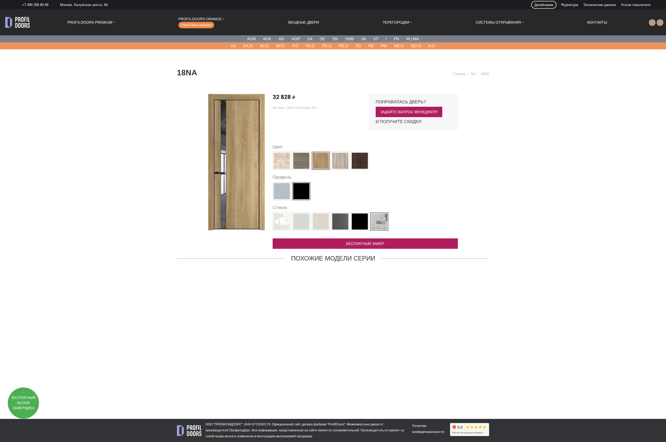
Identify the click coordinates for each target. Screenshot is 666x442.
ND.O (416, 46)
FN (396, 39)
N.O (431, 46)
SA (309, 39)
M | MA (412, 39)
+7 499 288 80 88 (35, 5)
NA (314, 108)
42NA (397, 388)
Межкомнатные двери (363, 424)
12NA (333, 388)
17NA (460, 388)
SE (322, 39)
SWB (349, 39)
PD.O (327, 46)
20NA (269, 388)
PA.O (310, 46)
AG (281, 39)
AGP (296, 39)
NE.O (399, 46)
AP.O (280, 46)
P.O (295, 46)
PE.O (343, 46)
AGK (267, 39)
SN (335, 39)
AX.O (248, 46)
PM (384, 46)
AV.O (264, 46)
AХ (233, 46)
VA (363, 39)
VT (375, 39)
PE (371, 46)
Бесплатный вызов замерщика (23, 403)
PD (358, 46)
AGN (251, 39)
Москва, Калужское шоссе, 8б (84, 5)
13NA (205, 388)
